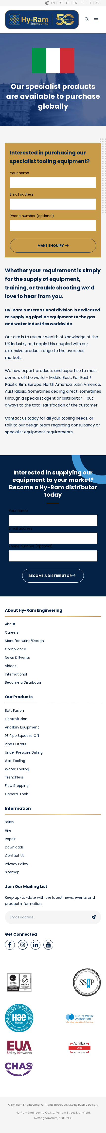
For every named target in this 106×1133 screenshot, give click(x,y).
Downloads (14, 847)
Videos (10, 665)
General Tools (17, 794)
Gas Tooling (15, 760)
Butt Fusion (14, 710)
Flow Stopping (17, 785)
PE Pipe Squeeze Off (22, 735)
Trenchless (14, 777)
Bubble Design (87, 1105)
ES (75, 2)
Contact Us (14, 855)
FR (68, 2)
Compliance (15, 649)
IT (90, 2)
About (10, 624)
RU (83, 2)
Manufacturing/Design (24, 640)
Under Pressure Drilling (24, 752)
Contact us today (22, 418)
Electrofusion (16, 718)
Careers (11, 632)
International (16, 674)
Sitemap (12, 872)
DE (60, 2)
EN (53, 2)
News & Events (17, 657)
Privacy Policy (16, 864)
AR (97, 2)
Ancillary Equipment (22, 727)
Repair (10, 838)
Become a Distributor (23, 682)
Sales (9, 822)
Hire (8, 830)
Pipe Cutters (15, 744)
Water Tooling (17, 769)
